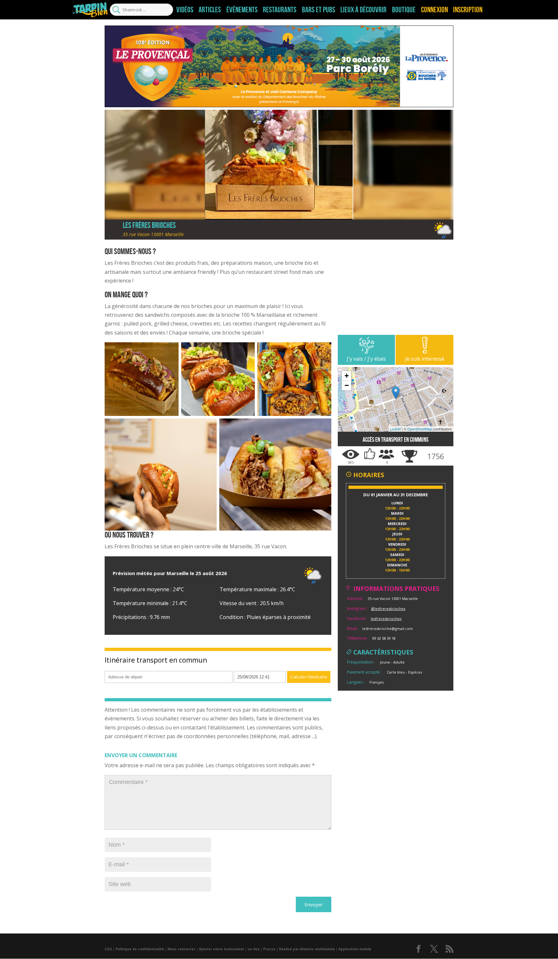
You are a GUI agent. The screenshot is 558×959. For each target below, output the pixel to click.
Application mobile (354, 949)
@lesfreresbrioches (388, 608)
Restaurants (279, 9)
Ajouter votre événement (221, 949)
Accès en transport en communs (396, 439)
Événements (242, 9)
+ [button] (347, 376)
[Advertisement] (395, 289)
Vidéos (184, 9)
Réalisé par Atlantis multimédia (307, 949)
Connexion (434, 9)
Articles (210, 9)
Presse (269, 949)
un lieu (254, 949)
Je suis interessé (424, 358)
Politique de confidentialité (140, 949)
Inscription (467, 9)
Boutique (404, 9)
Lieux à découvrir (363, 9)
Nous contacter (181, 949)
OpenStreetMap (419, 428)
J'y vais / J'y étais (366, 358)
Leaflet (395, 428)
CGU (108, 949)
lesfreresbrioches (386, 618)
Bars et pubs (318, 9)
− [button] (347, 385)
